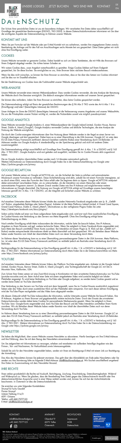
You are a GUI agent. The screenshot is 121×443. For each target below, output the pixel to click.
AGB (69, 422)
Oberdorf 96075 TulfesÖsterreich (50, 422)
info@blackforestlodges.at (71, 360)
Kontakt (103, 6)
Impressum (72, 419)
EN (117, 8)
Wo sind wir (82, 6)
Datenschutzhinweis (32, 438)
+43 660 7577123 (18, 399)
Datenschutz (72, 425)
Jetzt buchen (59, 6)
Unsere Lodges (33, 6)
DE (117, 5)
